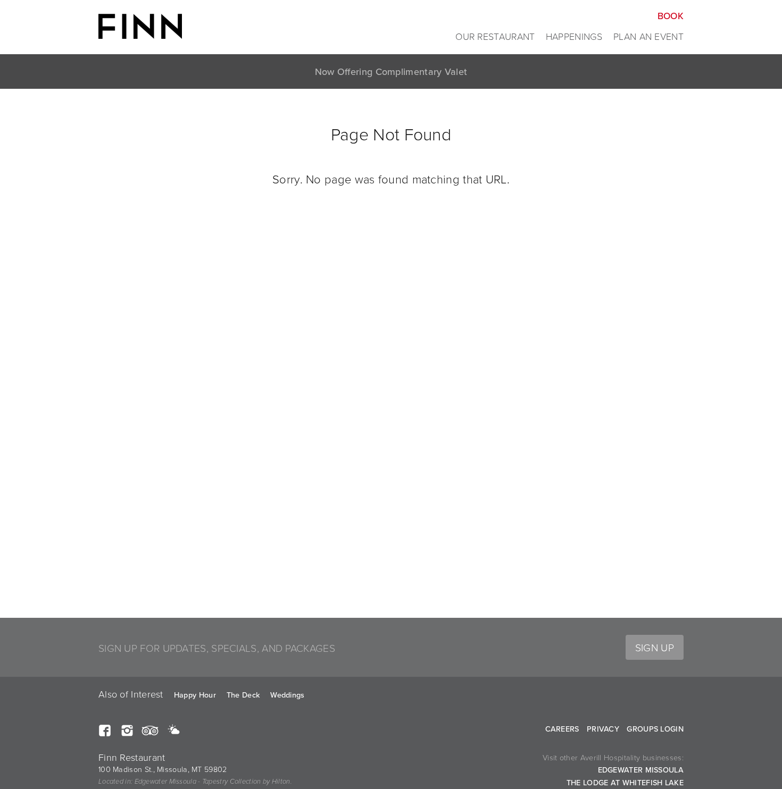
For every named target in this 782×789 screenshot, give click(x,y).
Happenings (574, 36)
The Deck (243, 694)
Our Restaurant (495, 36)
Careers (562, 728)
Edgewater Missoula (641, 769)
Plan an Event (648, 36)
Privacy (603, 728)
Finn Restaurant (140, 22)
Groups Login (655, 728)
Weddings (287, 694)
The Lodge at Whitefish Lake (625, 782)
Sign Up (654, 647)
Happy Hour (195, 694)
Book (671, 15)
